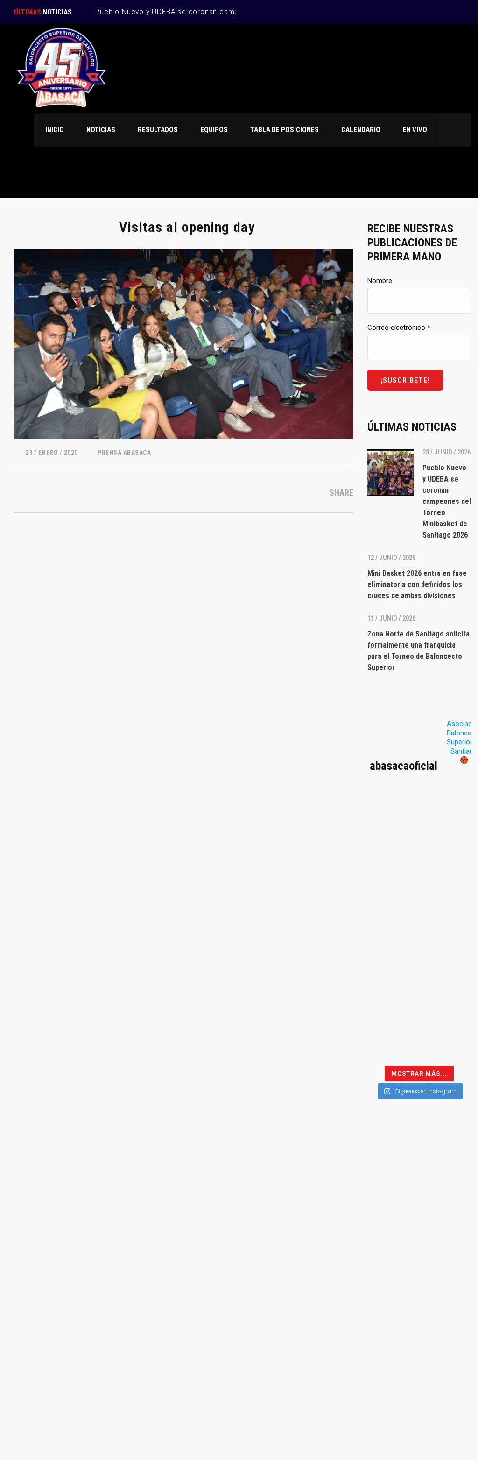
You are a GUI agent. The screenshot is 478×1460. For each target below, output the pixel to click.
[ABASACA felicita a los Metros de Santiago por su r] (392, 1011)
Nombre (379, 281)
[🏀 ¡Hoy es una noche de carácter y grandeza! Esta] (446, 914)
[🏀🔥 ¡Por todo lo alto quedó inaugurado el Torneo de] (392, 1043)
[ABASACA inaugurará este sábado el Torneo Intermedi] (446, 1043)
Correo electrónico (398, 327)
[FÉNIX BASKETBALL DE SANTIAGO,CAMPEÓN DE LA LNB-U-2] (392, 946)
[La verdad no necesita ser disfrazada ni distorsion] (392, 817)
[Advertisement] (419, 1273)
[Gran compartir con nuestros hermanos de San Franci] (446, 881)
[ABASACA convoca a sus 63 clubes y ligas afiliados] (446, 849)
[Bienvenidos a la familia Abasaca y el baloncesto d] (446, 1011)
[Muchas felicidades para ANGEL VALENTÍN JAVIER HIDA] (392, 914)
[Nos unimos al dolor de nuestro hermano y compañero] (392, 881)
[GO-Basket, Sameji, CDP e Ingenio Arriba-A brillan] (446, 979)
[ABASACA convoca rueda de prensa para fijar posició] (392, 849)
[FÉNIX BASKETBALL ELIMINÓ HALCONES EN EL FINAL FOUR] (392, 979)
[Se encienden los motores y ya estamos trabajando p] (446, 817)
